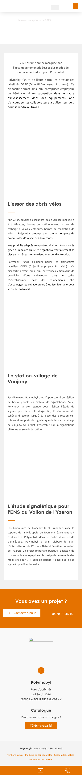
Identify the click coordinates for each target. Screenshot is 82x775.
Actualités (9, 20)
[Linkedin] (41, 670)
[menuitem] (55, 7)
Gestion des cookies (64, 755)
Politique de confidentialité (38, 755)
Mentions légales (15, 755)
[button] (75, 6)
